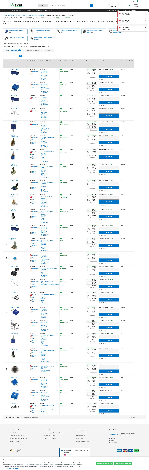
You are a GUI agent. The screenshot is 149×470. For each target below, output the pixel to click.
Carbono (43, 183)
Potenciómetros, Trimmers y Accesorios (33, 15)
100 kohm (43, 232)
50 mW (43, 174)
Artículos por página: (10, 417)
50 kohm (43, 398)
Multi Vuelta (44, 72)
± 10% (42, 303)
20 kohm (43, 76)
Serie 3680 (44, 275)
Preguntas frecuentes (49, 435)
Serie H (43, 411)
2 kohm (43, 260)
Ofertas (106, 1)
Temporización (45, 282)
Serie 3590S (44, 345)
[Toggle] (4, 46)
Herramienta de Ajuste (47, 281)
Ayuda (117, 1)
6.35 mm (43, 369)
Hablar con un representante (18, 444)
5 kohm (43, 185)
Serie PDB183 (44, 146)
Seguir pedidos (125, 1)
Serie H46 (43, 371)
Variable (43, 276)
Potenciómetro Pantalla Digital (49, 268)
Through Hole (45, 78)
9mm (42, 167)
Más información (14, 468)
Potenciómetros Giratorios (42, 30)
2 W (42, 158)
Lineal (42, 173)
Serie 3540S (44, 161)
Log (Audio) (44, 142)
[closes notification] (145, 13)
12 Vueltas (44, 132)
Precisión (43, 269)
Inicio (4, 15)
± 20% (43, 145)
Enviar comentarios (15, 441)
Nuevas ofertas (98, 1)
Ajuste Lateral (44, 75)
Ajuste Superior (45, 88)
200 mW (43, 247)
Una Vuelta (44, 112)
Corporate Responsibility (83, 441)
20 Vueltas (44, 367)
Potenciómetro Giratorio (47, 137)
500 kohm (43, 140)
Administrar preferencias (104, 463)
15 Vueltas (44, 79)
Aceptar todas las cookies (123, 463)
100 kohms (44, 271)
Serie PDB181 (44, 206)
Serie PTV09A (45, 177)
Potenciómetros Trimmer (16, 30)
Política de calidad (81, 435)
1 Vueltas (43, 119)
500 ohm (43, 154)
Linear (42, 157)
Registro (120, 4)
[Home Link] (16, 5)
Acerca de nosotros (81, 433)
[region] (74, 463)
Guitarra (43, 138)
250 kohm (43, 199)
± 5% (42, 160)
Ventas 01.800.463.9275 (17, 435)
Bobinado (43, 153)
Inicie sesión (114, 4)
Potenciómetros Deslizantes (69, 30)
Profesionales (79, 438)
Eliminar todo (29, 43)
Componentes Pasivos (14, 15)
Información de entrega (49, 438)
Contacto (112, 1)
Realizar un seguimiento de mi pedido (53, 433)
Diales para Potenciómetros (16, 37)
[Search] (91, 5)
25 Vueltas (44, 92)
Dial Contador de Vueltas (47, 366)
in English (133, 1)
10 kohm (43, 103)
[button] (16, 10)
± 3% (42, 273)
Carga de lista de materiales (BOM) (116, 10)
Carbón (43, 169)
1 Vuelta (43, 171)
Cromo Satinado (45, 370)
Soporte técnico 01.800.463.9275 (19, 438)
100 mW (43, 144)
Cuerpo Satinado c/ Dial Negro (49, 409)
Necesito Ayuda (14, 433)
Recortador (44, 71)
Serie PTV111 (44, 192)
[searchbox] (69, 5)
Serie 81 (43, 304)
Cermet (43, 74)
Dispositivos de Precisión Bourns (50, 284)
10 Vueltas (44, 156)
